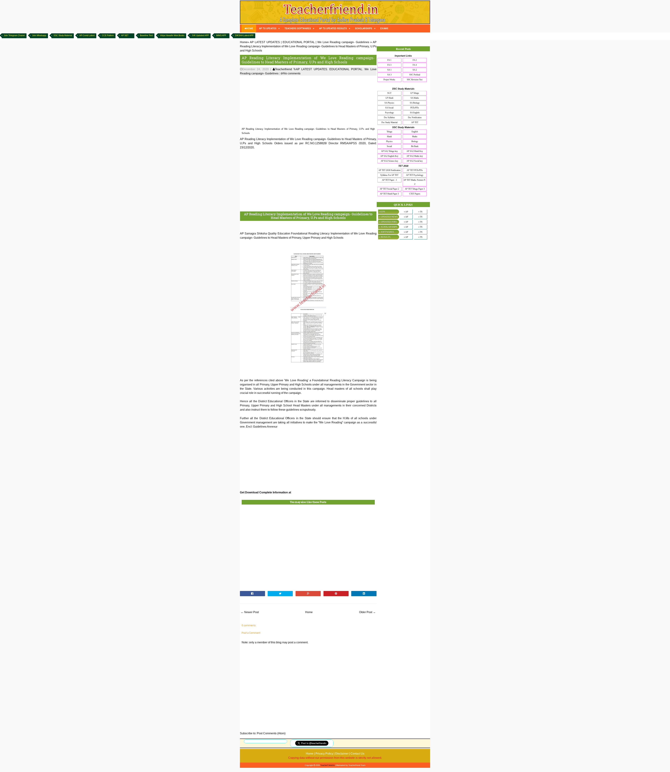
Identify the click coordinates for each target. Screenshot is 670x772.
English (415, 131)
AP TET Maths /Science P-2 (414, 182)
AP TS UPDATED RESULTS (333, 28)
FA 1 (389, 60)
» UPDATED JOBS (388, 221)
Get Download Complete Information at (266, 492)
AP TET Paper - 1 (389, 180)
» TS (420, 212)
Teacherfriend (283, 69)
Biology (414, 141)
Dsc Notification (415, 117)
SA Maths (415, 98)
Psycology (389, 112)
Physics (389, 141)
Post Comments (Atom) (271, 733)
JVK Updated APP (200, 35)
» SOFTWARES (386, 232)
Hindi (389, 136)
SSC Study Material (63, 35)
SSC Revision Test (414, 79)
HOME (250, 28)
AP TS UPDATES (267, 28)
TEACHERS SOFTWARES (298, 28)
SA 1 (389, 70)
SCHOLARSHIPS (363, 28)
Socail (389, 146)
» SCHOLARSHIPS (388, 227)
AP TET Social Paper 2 (389, 189)
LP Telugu (414, 93)
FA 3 (389, 65)
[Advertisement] (308, 101)
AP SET (124, 35)
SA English (414, 112)
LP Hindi (389, 98)
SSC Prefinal (414, 74)
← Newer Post (250, 612)
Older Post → (367, 612)
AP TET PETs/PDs (415, 170)
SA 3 (389, 74)
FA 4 (415, 65)
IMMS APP (221, 35)
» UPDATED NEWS (388, 216)
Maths (414, 136)
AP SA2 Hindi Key (415, 151)
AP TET (414, 122)
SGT (389, 93)
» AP (406, 212)
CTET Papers (414, 194)
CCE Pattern (108, 35)
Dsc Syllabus (389, 117)
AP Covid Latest (87, 35)
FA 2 (415, 60)
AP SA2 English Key (389, 156)
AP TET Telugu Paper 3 (415, 189)
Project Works (389, 79)
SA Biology (415, 103)
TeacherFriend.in (327, 765)
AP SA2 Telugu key (389, 151)
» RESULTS (384, 237)
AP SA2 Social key (415, 161)
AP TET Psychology (414, 175)
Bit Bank (414, 146)
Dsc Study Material (389, 122)
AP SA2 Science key (389, 161)
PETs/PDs (414, 107)
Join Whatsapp (39, 35)
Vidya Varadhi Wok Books (172, 35)
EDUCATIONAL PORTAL (345, 69)
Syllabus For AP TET (389, 175)
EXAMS (384, 28)
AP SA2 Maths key (415, 156)
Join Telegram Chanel (14, 35)
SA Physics (389, 103)
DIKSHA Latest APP (244, 35)
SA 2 (415, 70)
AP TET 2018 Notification (389, 170)
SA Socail (389, 107)
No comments (291, 73)
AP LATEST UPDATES (311, 69)
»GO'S (382, 211)
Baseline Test (146, 35)
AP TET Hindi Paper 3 (389, 194)
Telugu (389, 131)
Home (309, 612)
